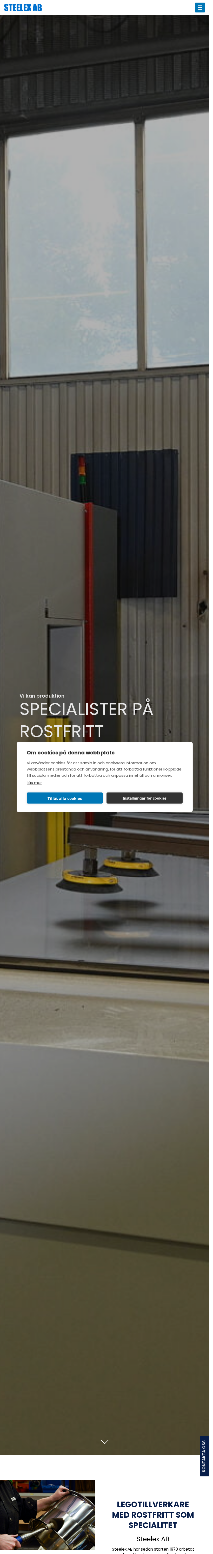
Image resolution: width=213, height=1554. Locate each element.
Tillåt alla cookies (65, 798)
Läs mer (34, 783)
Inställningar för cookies (145, 797)
